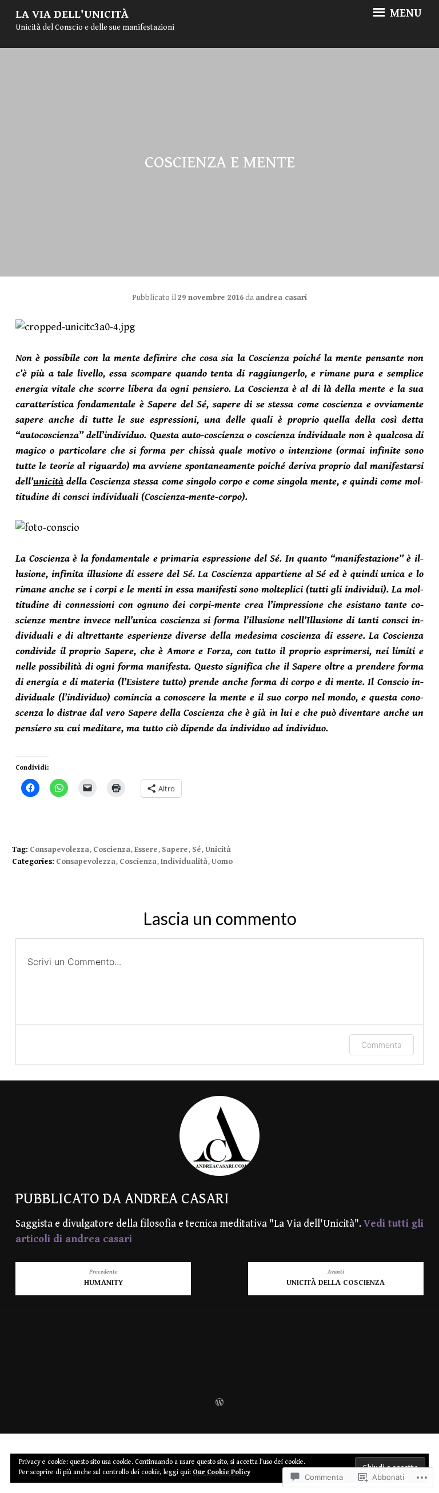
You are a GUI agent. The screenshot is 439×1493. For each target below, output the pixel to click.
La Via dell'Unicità (72, 14)
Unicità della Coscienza (335, 1277)
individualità (184, 861)
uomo (222, 861)
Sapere (175, 849)
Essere (146, 849)
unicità (218, 849)
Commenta (381, 1045)
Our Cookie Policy (221, 1472)
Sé (196, 849)
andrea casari (281, 297)
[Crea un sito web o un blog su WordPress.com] (219, 1403)
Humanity (103, 1277)
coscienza (111, 849)
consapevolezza (59, 849)
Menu (404, 13)
